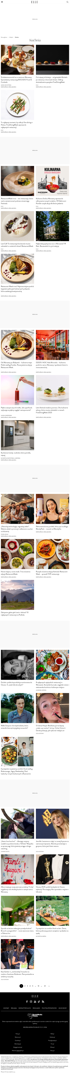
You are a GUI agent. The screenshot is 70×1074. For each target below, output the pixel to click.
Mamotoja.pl (17, 1044)
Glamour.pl (18, 1037)
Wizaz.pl (52, 1047)
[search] (67, 2)
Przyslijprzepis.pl (52, 1040)
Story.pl (52, 1050)
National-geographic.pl (17, 1050)
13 (38, 986)
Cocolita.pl (17, 1040)
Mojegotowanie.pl (17, 1047)
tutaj (14, 1072)
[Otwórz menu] (2, 2)
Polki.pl (52, 1034)
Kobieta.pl (52, 1037)
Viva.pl (52, 1044)
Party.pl (18, 1034)
